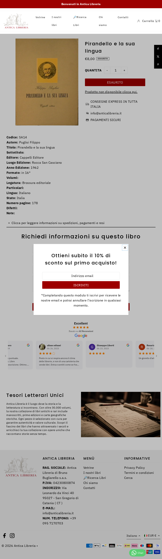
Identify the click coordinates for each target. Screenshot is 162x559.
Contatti (123, 17)
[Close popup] (125, 247)
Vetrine (40, 17)
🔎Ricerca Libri (80, 21)
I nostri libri (57, 21)
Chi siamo (103, 21)
